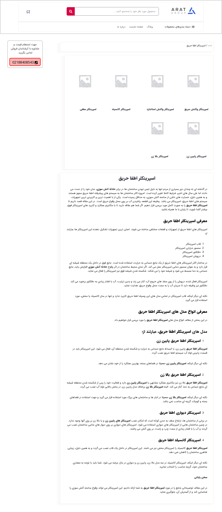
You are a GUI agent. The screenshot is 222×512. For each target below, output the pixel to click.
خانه (210, 46)
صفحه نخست (136, 27)
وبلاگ (150, 27)
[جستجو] (71, 11)
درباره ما (121, 27)
